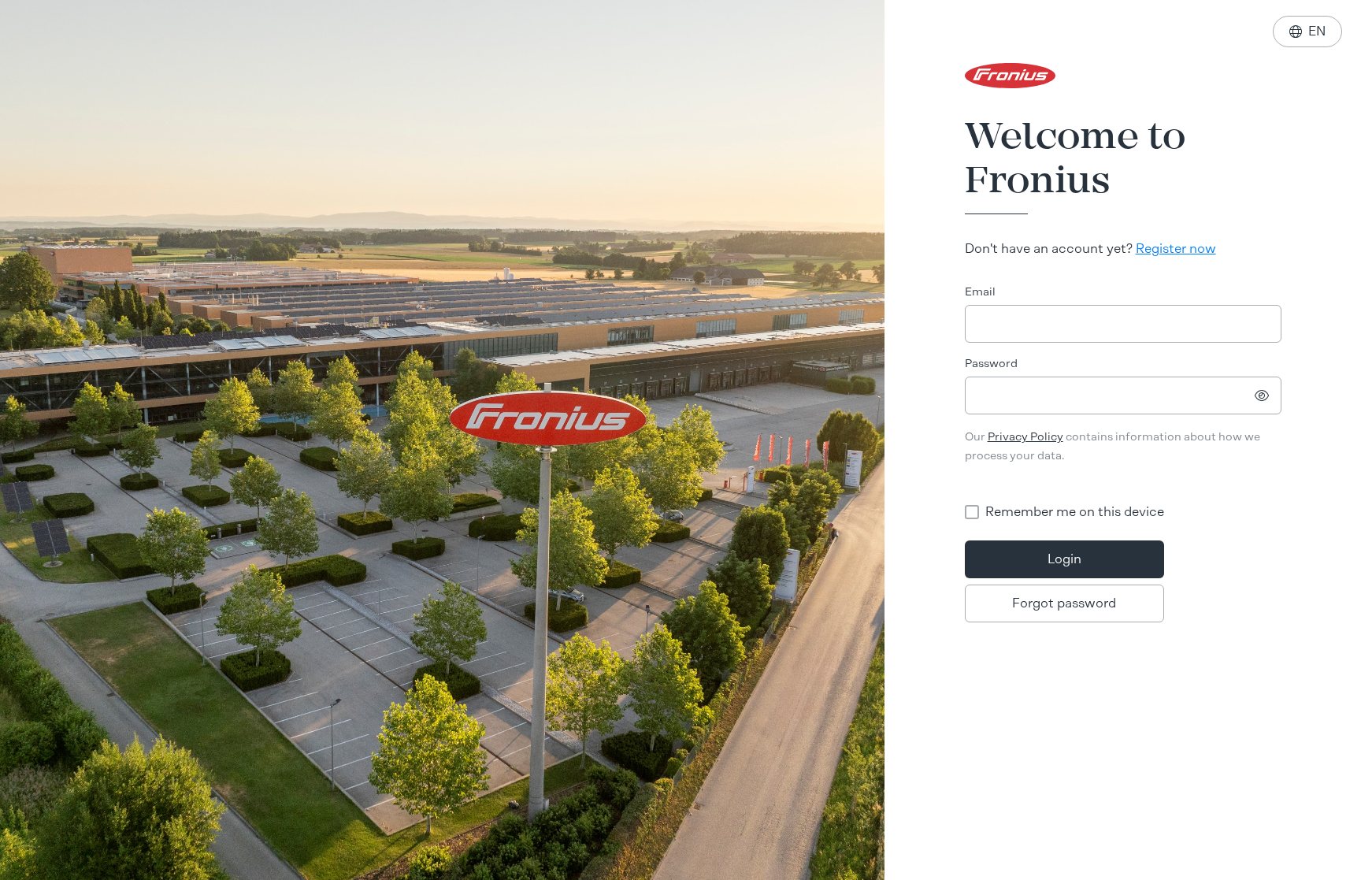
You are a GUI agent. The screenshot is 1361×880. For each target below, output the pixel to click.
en (1307, 31)
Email (980, 292)
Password (991, 363)
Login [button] (1064, 558)
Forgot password (1064, 603)
